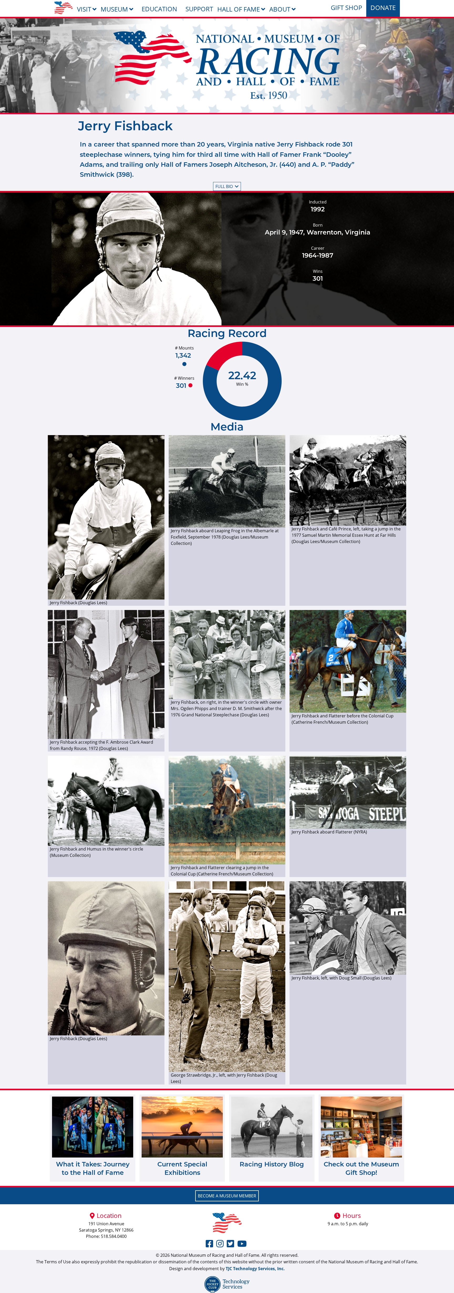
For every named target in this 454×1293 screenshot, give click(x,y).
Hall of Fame (238, 9)
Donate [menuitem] (383, 7)
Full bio (224, 186)
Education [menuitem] (159, 8)
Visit (84, 9)
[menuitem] (63, 7)
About (279, 9)
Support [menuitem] (199, 8)
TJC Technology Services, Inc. (255, 1268)
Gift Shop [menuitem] (346, 7)
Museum (114, 9)
